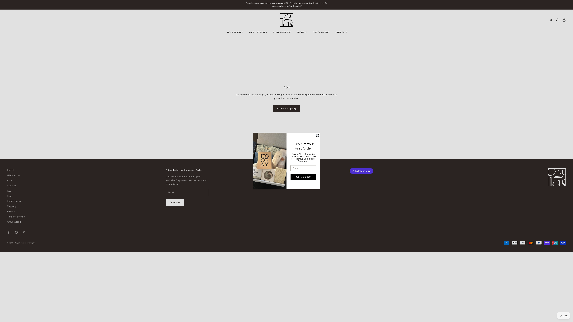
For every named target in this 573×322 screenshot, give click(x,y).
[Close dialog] (317, 135)
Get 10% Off (303, 177)
